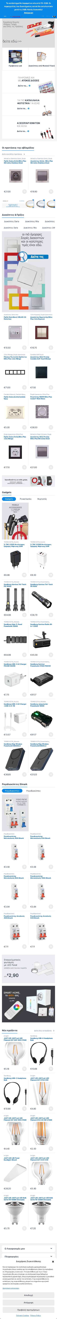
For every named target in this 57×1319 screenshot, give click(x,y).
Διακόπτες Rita (32, 221)
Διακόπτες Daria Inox (11, 315)
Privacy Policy (35, 1315)
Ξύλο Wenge (8, 355)
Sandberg (33, 1036)
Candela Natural (9, 394)
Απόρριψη (28, 1302)
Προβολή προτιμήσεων (28, 1310)
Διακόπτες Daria (11, 221)
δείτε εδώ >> (12, 41)
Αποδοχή (28, 1295)
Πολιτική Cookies (22, 1315)
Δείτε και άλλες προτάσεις (12, 154)
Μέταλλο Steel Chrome (38, 434)
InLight (6, 1036)
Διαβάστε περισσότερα (21, 575)
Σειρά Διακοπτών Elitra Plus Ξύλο (41, 315)
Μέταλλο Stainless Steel (12, 158)
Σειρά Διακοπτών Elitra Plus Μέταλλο (15, 159)
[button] (53, 1261)
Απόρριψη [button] (28, 13)
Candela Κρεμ (20, 394)
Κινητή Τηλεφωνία (11, 543)
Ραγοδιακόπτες (33, 791)
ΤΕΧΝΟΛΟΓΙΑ (8, 542)
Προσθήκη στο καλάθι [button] (22, 191)
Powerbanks (25, 499)
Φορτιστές (42, 499)
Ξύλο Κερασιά (35, 315)
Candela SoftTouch (37, 355)
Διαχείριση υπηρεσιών (11, 1288)
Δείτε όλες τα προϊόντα (43, 1031)
